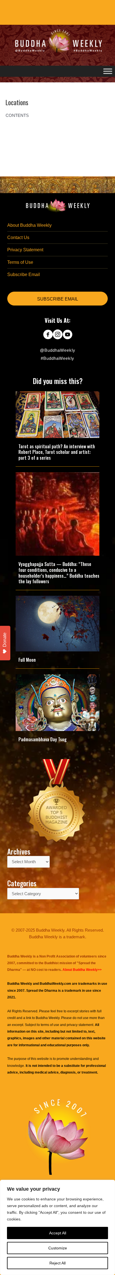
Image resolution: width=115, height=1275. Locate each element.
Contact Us (18, 237)
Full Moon (27, 659)
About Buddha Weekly (29, 225)
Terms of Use (20, 262)
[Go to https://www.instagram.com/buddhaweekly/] (58, 335)
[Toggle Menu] (107, 71)
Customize (57, 1248)
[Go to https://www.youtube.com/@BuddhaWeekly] (67, 335)
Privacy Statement (25, 249)
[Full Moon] (57, 623)
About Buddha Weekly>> (82, 970)
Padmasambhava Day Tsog (42, 739)
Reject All (57, 1263)
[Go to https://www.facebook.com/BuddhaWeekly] (48, 335)
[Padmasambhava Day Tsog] (57, 702)
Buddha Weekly (47, 1018)
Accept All (57, 1233)
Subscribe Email (23, 274)
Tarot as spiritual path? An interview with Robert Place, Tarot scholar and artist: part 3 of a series (56, 452)
